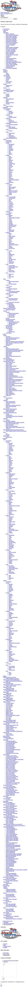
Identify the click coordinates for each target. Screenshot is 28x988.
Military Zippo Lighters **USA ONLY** (12, 684)
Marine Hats (8, 711)
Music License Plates (10, 410)
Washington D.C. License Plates (13, 782)
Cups (10, 234)
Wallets (10, 194)
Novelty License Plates (11, 775)
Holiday (7, 95)
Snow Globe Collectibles (11, 60)
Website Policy (6, 955)
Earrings (10, 147)
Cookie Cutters (12, 521)
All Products (8, 140)
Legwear (11, 172)
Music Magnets (9, 378)
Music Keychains (9, 424)
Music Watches (9, 344)
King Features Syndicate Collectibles (14, 853)
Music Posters (9, 386)
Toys (7, 272)
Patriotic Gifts (6, 723)
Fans (10, 185)
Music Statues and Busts (11, 389)
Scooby (7, 46)
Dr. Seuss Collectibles (10, 49)
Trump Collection (10, 734)
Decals (10, 119)
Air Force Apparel (10, 703)
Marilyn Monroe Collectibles (12, 47)
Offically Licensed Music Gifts (10, 412)
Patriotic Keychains (10, 730)
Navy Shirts (8, 719)
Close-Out (5, 30)
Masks (10, 173)
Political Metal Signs (10, 795)
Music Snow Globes (10, 388)
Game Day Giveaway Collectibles (13, 848)
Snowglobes (11, 541)
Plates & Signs (6, 736)
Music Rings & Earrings (11, 339)
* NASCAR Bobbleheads (11, 829)
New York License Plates (11, 771)
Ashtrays (8, 420)
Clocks (10, 220)
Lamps (10, 511)
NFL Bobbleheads (10, 864)
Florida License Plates (10, 760)
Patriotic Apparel (9, 726)
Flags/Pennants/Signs (13, 298)
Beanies (10, 157)
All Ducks (5, 70)
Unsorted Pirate (9, 303)
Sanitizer (10, 560)
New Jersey (5, 897)
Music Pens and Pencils (11, 406)
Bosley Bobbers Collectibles (12, 840)
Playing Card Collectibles (8, 804)
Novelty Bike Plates (10, 748)
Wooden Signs (12, 271)
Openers (10, 241)
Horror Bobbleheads (10, 852)
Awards (7, 404)
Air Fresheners (12, 198)
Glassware (11, 237)
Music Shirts (8, 353)
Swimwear (11, 178)
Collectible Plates (9, 59)
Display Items (6, 435)
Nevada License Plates (11, 769)
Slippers (10, 176)
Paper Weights (12, 487)
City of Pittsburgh (10, 98)
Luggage (11, 205)
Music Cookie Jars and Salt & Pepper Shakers (16, 370)
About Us (5, 943)
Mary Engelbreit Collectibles (12, 35)
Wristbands (11, 182)
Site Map (5, 947)
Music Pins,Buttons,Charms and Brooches (15, 341)
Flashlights (11, 554)
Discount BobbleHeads (11, 835)
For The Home (9, 326)
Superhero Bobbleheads (11, 873)
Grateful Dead (9, 415)
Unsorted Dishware (13, 128)
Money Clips (11, 188)
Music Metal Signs (10, 411)
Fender (7, 413)
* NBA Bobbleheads (10, 830)
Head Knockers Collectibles (12, 850)
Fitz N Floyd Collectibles (11, 68)
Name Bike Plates (7, 737)
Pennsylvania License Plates (12, 776)
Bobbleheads (11, 254)
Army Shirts (8, 709)
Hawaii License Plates (10, 896)
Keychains (11, 112)
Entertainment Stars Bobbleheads (13, 845)
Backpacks (11, 206)
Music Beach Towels (10, 362)
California (8, 76)
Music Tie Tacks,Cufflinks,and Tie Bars (14, 342)
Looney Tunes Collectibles (11, 64)
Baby (10, 156)
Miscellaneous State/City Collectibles (14, 918)
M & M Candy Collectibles (12, 42)
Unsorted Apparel (12, 117)
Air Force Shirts (9, 705)
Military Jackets (9, 714)
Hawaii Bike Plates (10, 744)
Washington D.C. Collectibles (12, 916)
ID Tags (10, 201)
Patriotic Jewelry (9, 728)
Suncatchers (11, 547)
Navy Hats (8, 717)
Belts (10, 158)
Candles (10, 221)
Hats (10, 168)
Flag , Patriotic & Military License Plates (14, 759)
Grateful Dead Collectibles (9, 812)
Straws (10, 245)
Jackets (10, 171)
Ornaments (11, 263)
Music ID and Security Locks (12, 423)
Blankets (10, 215)
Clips (10, 477)
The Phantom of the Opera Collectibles (14, 416)
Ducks (4, 69)
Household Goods (13, 225)
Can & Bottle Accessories (14, 217)
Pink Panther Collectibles (11, 40)
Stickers (10, 212)
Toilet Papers (11, 230)
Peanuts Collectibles (10, 44)
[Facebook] (10, 976)
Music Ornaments (10, 374)
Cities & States (6, 75)
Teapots (7, 57)
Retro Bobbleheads (10, 871)
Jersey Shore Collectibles (8, 877)
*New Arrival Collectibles (11, 834)
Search (2, 16)
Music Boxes (9, 364)
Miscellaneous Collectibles (9, 809)
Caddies (10, 476)
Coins (10, 536)
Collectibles (5, 32)
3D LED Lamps (12, 259)
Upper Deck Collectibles (11, 874)
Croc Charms (11, 445)
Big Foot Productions (7, 802)
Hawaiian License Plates (11, 763)
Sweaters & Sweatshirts (14, 179)
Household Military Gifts (8, 689)
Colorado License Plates (11, 758)
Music (4, 31)
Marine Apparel (9, 710)
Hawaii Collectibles (10, 894)
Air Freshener (12, 491)
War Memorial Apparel (11, 720)
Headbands (11, 169)
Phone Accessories (13, 192)
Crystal (10, 537)
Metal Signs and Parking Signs (9, 787)
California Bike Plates (10, 741)
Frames (10, 258)
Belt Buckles (11, 144)
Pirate (7, 101)
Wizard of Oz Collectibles (11, 37)
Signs (7, 131)
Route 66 (8, 89)
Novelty (7, 96)
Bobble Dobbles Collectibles (12, 837)
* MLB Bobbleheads (10, 828)
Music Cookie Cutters (10, 369)
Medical (7, 86)
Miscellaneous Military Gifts (9, 721)
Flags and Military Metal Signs (12, 792)
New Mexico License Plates (12, 770)
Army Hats (8, 708)
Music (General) (9, 106)
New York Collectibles (11, 904)
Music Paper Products (10, 382)
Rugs (10, 228)
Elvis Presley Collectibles (8, 807)
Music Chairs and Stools (11, 366)
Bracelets (11, 113)
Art (9, 252)
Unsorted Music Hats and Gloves (13, 351)
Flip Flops (11, 166)
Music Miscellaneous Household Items (14, 379)
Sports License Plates (10, 780)
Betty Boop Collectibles (11, 38)
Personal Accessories (13, 190)
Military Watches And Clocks (9, 677)
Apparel (7, 114)
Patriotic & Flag (9, 91)
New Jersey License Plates (11, 783)
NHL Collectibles (10, 823)
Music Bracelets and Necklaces (12, 337)
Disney (7, 841)
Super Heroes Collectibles (11, 48)
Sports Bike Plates (10, 750)
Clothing (10, 162)
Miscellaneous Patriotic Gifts (12, 725)
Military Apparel (6, 701)
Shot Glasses (11, 243)
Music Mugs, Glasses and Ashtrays (13, 380)
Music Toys (8, 395)
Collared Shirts (12, 163)
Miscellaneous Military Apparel (12, 715)
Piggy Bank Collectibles (11, 63)
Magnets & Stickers (13, 299)
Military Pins (6, 692)
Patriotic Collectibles (7, 814)
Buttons (10, 111)
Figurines (11, 255)
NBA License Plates (10, 768)
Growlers (11, 238)
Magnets (10, 130)
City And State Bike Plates (11, 742)
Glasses (10, 116)
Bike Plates (11, 565)
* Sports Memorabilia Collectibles (10, 817)
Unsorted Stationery (13, 122)
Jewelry (7, 109)
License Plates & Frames (14, 302)
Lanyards (11, 203)
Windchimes (11, 231)
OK (1, 985)
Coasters (10, 222)
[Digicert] (3, 978)
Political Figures (9, 868)
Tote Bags (11, 209)
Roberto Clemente (10, 102)
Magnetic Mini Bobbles (11, 856)
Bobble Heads (9, 325)
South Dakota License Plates (12, 779)
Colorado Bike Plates (10, 743)
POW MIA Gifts (6, 682)
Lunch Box (11, 204)
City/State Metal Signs (11, 791)
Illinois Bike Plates (10, 745)
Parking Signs (12, 133)
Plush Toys (11, 274)
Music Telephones (10, 393)
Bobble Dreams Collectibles (12, 839)
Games (10, 673)
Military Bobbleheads (8, 699)
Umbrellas (11, 210)
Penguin (8, 103)
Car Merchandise (9, 320)
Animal (7, 94)
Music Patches (9, 352)
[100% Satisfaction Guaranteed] (3, 979)
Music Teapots (9, 391)
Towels (10, 199)
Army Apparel (9, 706)
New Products (6, 29)
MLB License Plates (10, 765)
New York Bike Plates (10, 747)
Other (4, 92)
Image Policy (6, 952)
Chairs (10, 219)
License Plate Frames (13, 266)
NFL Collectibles (9, 821)
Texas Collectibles (10, 908)
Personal (8, 183)
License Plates (12, 265)
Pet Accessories (12, 226)
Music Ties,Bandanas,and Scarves (13, 356)
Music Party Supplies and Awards (13, 405)
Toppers (10, 548)
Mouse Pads (11, 120)
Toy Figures (11, 276)
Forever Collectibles (10, 847)
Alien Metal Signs (10, 788)
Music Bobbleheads (7, 358)
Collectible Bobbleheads (8, 826)
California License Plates (11, 755)
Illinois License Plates (10, 764)
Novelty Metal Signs (10, 793)
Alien (7, 73)
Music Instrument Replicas (11, 375)
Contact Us (5, 961)
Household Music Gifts (8, 361)
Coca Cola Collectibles (11, 43)
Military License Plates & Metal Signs (11, 679)
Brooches (8, 345)
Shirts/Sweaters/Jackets (14, 281)
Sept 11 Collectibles (10, 52)
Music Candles (9, 363)
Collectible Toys (9, 67)
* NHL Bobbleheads (10, 833)
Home (4, 945)
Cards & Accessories (13, 478)
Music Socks (8, 355)
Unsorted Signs (12, 136)
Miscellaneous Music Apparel (12, 348)
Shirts (10, 181)
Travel (4, 87)
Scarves (10, 174)
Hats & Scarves (12, 314)
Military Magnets (7, 694)
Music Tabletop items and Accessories (14, 390)
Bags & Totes (12, 315)
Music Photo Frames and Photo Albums (14, 383)
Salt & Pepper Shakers (13, 244)
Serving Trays (12, 248)
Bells (10, 253)
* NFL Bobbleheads (10, 831)
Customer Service (7, 946)
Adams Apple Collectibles (11, 836)
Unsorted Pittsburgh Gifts (11, 138)
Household (8, 123)
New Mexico (6, 900)
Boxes (10, 504)
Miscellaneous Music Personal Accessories (15, 422)
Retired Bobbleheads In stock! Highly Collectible (16, 869)
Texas (7, 80)
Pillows (10, 227)
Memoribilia (11, 304)
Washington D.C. (7, 915)
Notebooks (11, 483)
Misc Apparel (11, 317)
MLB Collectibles (10, 818)
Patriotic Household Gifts (11, 727)
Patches (10, 471)
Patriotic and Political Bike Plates (13, 749)
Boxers (10, 161)
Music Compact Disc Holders (12, 368)
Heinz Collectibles (10, 53)
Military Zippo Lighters (11, 685)
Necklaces (11, 150)
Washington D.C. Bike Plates (12, 753)
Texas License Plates (10, 781)
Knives (10, 553)
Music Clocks (9, 367)
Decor (7, 129)
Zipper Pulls (11, 609)
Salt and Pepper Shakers (11, 58)
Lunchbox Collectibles (11, 51)
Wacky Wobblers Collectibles (12, 875)
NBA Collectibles (10, 820)
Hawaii (7, 79)
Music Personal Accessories (9, 421)
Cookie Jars (8, 56)
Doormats (11, 223)
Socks (10, 177)
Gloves (10, 167)
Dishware (8, 125)
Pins (10, 151)
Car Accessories (12, 196)
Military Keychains (7, 687)
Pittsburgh (5, 97)
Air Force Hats (9, 704)
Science (5, 84)
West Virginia (9, 81)
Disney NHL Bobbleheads (11, 842)
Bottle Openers (12, 127)
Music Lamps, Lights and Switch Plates (14, 377)
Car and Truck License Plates (12, 757)
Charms (10, 446)
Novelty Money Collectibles (12, 54)
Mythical (5, 71)
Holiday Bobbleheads (10, 851)
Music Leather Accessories (11, 426)
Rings (10, 152)
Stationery (8, 118)
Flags (10, 257)
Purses (10, 207)
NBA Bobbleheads (10, 863)
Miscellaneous (12, 306)
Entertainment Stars (10, 844)
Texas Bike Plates (10, 752)
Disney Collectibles (10, 33)
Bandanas (11, 160)
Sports (7, 872)
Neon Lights (11, 261)
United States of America (8, 90)
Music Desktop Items (10, 401)
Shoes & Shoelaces (13, 603)
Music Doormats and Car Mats (12, 372)
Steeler (7, 100)
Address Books (12, 473)
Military (5, 676)
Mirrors (10, 557)
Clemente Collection (10, 309)
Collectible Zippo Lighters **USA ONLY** (12, 824)
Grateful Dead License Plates (12, 761)
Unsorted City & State (8, 917)
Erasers (10, 481)
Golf (10, 576)
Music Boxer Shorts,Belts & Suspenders (14, 350)
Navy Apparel (9, 716)
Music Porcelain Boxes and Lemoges (14, 385)
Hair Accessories (12, 187)
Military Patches (6, 696)
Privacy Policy (6, 954)
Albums (10, 250)
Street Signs (11, 135)
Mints (10, 189)
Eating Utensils (12, 236)
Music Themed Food (10, 394)
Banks (10, 216)
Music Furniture (9, 373)
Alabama (5, 886)
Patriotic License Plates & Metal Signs (14, 731)
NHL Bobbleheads (10, 866)
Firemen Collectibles (10, 65)
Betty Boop (5, 884)
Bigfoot (7, 74)
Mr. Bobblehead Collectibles (12, 858)
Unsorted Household (13, 124)
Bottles (10, 233)
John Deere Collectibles (11, 41)
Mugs (10, 239)
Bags (10, 200)
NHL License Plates (10, 774)
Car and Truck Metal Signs (12, 790)
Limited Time (9, 141)
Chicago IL (8, 78)
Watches (10, 154)
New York (8, 82)
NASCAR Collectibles (11, 819)
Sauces (10, 649)
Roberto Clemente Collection (9, 308)
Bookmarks (11, 475)
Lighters (10, 184)
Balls (10, 275)
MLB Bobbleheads (10, 857)
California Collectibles (11, 889)
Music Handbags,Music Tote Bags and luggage (13, 429)
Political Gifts (6, 732)
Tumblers (11, 247)
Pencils (10, 486)
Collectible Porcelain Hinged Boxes (13, 62)
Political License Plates (11, 777)
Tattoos (10, 193)
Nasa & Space (9, 85)
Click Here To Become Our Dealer (10, 960)
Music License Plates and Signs (10, 408)
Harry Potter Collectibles (11, 36)
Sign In (2, 12)
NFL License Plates (10, 772)
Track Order (6, 12)
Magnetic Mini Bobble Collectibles (13, 855)
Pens (10, 484)
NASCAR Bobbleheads (11, 861)
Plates (10, 242)
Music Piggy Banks (10, 384)
